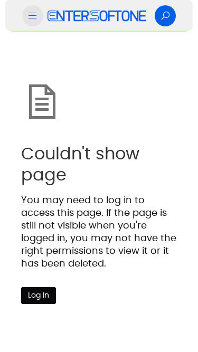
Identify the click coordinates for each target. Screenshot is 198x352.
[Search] (165, 15)
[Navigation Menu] (32, 15)
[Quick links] (97, 15)
